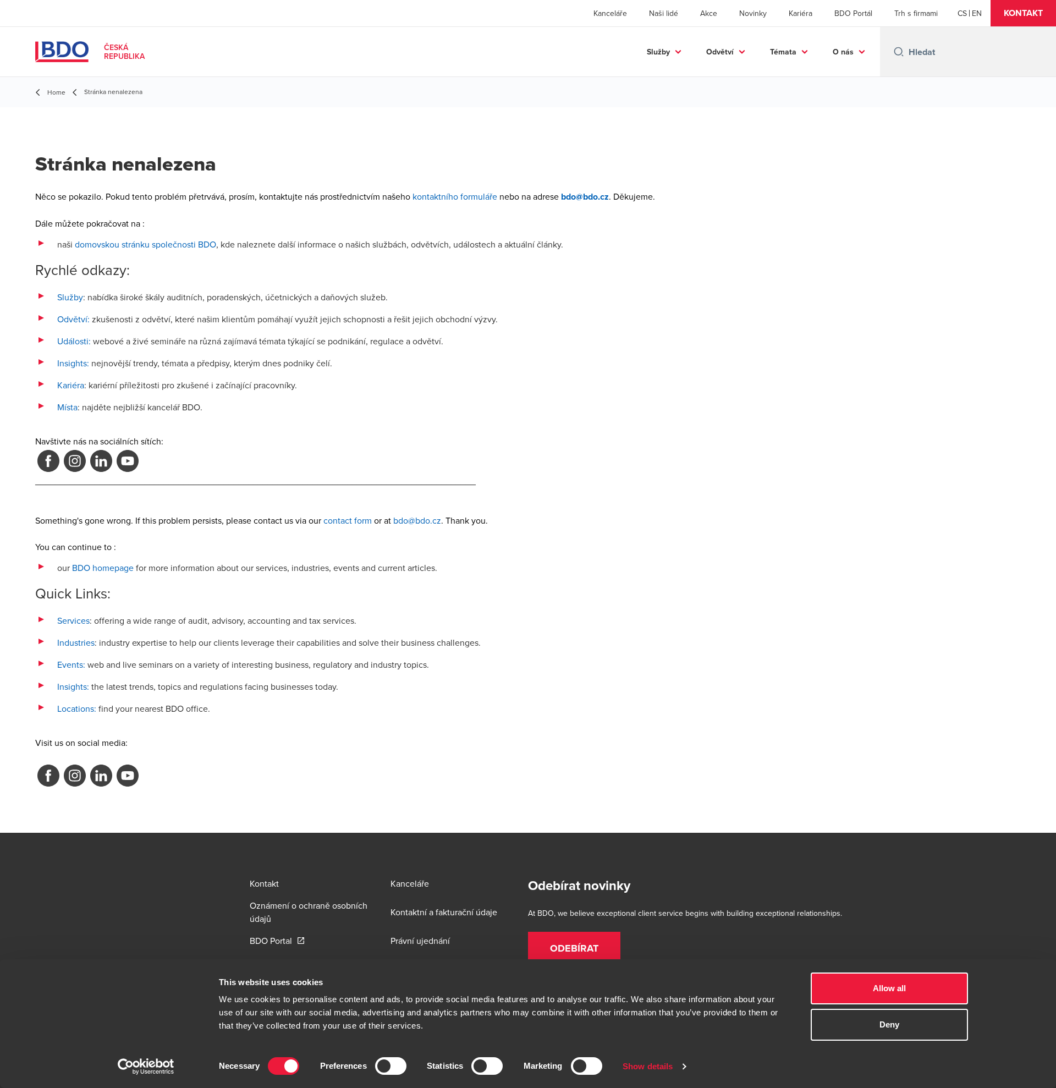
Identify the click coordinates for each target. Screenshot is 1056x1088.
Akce (708, 13)
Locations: (76, 708)
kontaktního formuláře (455, 196)
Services (73, 620)
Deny (889, 1024)
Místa (67, 407)
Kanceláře (610, 13)
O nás (843, 51)
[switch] (390, 1066)
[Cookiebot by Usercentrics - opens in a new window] (146, 1066)
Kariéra (800, 13)
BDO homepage (103, 568)
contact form (347, 520)
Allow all (889, 988)
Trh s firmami (916, 13)
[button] (1023, 13)
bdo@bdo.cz (417, 520)
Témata (783, 51)
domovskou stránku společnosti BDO (145, 244)
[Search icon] (898, 51)
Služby (658, 51)
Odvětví (720, 51)
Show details (648, 1066)
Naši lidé (663, 13)
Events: (71, 664)
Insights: (73, 363)
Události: (74, 341)
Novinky (753, 13)
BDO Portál (853, 13)
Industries (76, 642)
